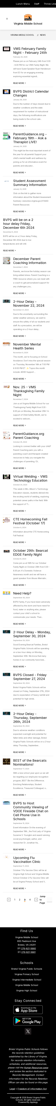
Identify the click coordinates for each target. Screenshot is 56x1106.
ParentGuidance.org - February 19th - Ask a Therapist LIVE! (30, 138)
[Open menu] (7, 18)
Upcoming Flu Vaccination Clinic (27, 860)
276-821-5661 (28, 952)
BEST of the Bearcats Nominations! (29, 762)
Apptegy (34, 1102)
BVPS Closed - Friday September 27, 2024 (29, 677)
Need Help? (22, 593)
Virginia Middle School (22, 35)
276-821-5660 (28, 948)
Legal (12, 1088)
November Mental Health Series (27, 346)
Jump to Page (42, 899)
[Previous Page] (8, 899)
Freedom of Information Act (32, 1088)
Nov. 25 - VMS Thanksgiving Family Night (28, 391)
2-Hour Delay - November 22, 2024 (28, 303)
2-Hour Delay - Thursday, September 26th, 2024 (30, 718)
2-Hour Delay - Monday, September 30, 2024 (32, 634)
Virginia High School (26, 990)
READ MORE (19, 83)
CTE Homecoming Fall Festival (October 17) (30, 521)
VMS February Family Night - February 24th (30, 51)
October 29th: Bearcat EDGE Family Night (30, 552)
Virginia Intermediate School (26, 979)
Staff (36, 3)
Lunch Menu (23, 3)
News (43, 35)
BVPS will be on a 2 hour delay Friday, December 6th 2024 (18, 224)
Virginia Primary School (27, 974)
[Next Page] (36, 899)
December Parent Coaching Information (29, 261)
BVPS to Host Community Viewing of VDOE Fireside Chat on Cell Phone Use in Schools (30, 811)
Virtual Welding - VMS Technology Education (30, 478)
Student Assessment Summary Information (30, 183)
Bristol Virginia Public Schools (26, 968)
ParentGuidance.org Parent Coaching (28, 436)
